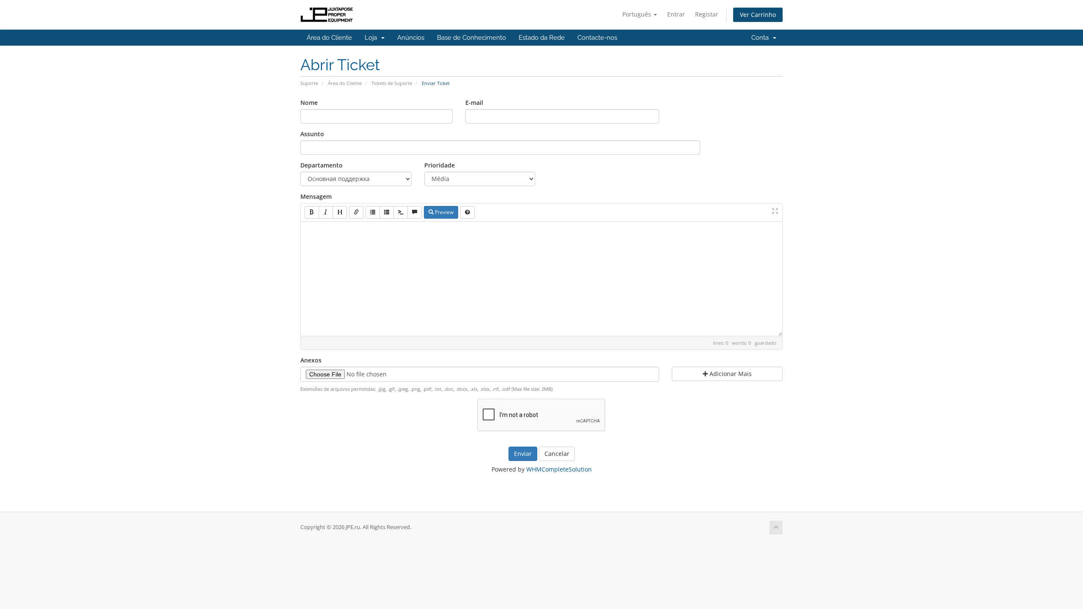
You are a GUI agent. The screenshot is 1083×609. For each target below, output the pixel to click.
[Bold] (312, 212)
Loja (372, 37)
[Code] (400, 212)
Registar (706, 14)
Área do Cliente (329, 37)
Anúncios (410, 37)
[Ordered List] (386, 212)
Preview (444, 212)
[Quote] (414, 212)
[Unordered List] (373, 212)
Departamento (321, 165)
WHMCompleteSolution (559, 469)
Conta (761, 37)
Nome (309, 103)
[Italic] (326, 212)
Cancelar (556, 454)
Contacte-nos (597, 37)
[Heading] (340, 212)
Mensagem (316, 196)
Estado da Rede (542, 37)
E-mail (474, 103)
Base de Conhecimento (471, 37)
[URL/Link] (356, 212)
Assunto (312, 134)
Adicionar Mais (730, 374)
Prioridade (439, 165)
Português (637, 14)
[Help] (467, 212)
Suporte (309, 83)
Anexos (311, 360)
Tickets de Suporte (391, 83)
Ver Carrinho (758, 15)
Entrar (676, 14)
